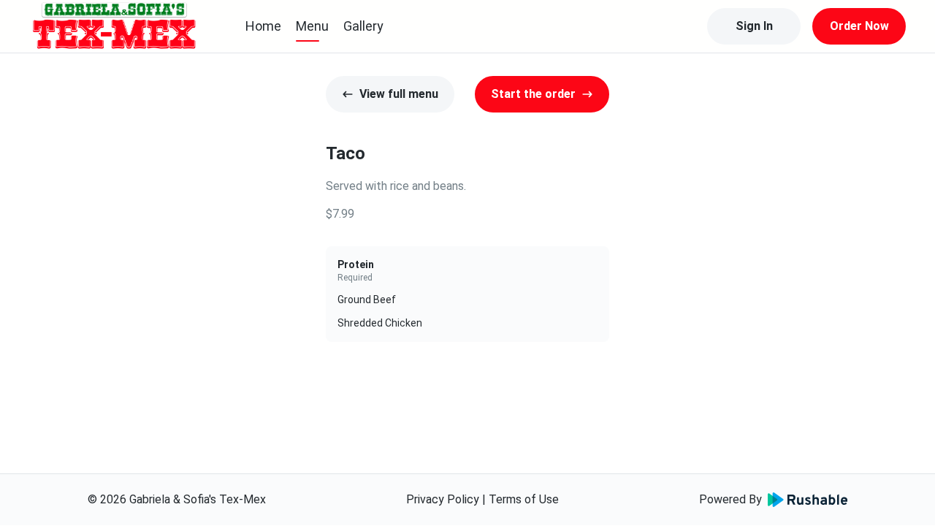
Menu (312, 26)
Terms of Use (524, 499)
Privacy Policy (442, 499)
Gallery (363, 26)
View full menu (398, 94)
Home (263, 26)
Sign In (754, 26)
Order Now (859, 26)
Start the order (533, 94)
